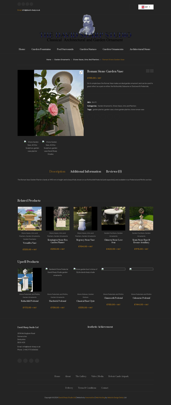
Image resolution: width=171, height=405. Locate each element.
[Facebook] (19, 4)
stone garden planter (122, 110)
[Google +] (110, 116)
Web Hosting (100, 398)
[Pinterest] (103, 116)
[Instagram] (27, 4)
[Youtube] (31, 4)
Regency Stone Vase (85, 240)
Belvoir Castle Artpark (118, 376)
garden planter (98, 110)
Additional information (85, 172)
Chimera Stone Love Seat (113, 241)
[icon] (19, 361)
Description (57, 172)
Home (49, 60)
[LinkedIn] (116, 116)
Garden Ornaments (62, 60)
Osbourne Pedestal (141, 298)
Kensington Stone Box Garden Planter (58, 241)
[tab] (57, 172)
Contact (104, 388)
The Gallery (81, 376)
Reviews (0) (114, 172)
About (68, 376)
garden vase (109, 110)
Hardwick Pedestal (57, 301)
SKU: (89, 102)
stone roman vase (137, 110)
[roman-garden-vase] (50, 149)
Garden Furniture (110, 233)
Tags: (89, 110)
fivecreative (90, 398)
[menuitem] (23, 49)
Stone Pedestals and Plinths (29, 294)
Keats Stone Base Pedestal (147, 71)
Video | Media (97, 376)
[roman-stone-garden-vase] (32, 149)
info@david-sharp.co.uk (31, 10)
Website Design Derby (115, 398)
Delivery (69, 388)
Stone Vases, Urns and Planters (86, 60)
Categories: (92, 106)
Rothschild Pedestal (29, 301)
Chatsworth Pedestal (113, 298)
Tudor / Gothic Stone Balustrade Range (152, 71)
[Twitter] (23, 4)
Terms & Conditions (87, 388)
